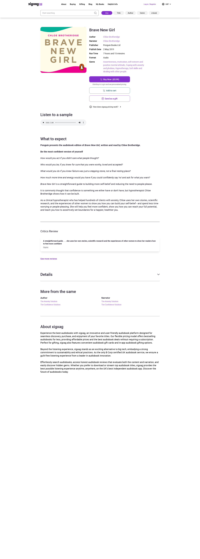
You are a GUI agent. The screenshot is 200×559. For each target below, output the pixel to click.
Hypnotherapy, (122, 68)
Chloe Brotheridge (111, 36)
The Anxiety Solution (48, 301)
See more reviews (48, 258)
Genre (142, 13)
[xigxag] (35, 4)
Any (106, 13)
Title (118, 13)
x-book (154, 13)
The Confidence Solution (50, 304)
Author (130, 13)
